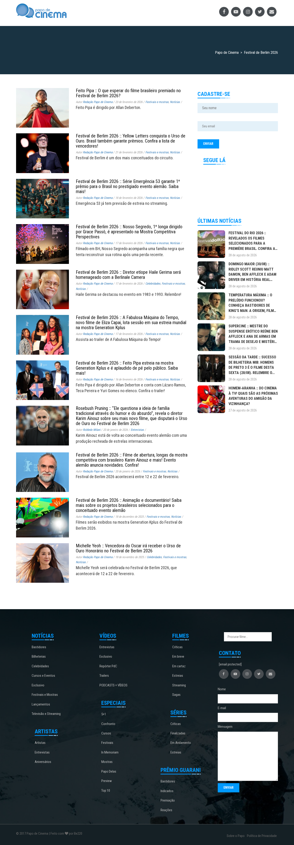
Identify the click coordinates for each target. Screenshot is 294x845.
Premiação (168, 800)
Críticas (177, 647)
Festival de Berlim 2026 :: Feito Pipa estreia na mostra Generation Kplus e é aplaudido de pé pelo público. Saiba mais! (127, 368)
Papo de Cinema (37, 833)
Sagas (176, 695)
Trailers (104, 676)
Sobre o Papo (236, 836)
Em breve (178, 656)
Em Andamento (180, 743)
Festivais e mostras (157, 102)
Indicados (167, 791)
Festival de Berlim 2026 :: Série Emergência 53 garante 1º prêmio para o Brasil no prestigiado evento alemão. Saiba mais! (128, 186)
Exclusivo (38, 685)
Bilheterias (39, 656)
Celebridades (152, 283)
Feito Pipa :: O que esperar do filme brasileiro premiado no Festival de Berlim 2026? (128, 93)
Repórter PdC (108, 666)
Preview (106, 781)
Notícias (175, 102)
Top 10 (105, 790)
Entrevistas (137, 429)
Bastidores (39, 647)
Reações (166, 810)
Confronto (108, 724)
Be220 (78, 833)
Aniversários (43, 762)
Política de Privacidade (262, 836)
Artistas (40, 743)
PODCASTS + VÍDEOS (113, 685)
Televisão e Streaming (46, 714)
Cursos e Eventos (43, 676)
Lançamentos (41, 704)
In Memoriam (110, 752)
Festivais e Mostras (45, 695)
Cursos (106, 733)
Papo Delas (108, 771)
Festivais (107, 743)
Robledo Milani (91, 429)
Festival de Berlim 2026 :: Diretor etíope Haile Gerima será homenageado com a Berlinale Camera (128, 274)
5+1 (103, 714)
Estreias (177, 676)
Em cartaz (179, 666)
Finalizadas (177, 733)
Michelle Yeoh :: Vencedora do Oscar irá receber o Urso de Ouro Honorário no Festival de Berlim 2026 (128, 548)
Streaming (179, 685)
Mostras (107, 762)
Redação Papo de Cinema (98, 102)
